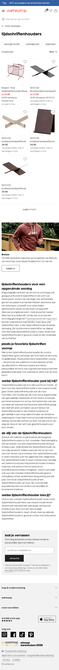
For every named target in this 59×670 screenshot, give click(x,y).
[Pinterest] (31, 634)
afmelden (9, 570)
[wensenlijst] (51, 10)
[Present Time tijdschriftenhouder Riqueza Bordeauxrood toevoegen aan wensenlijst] (25, 61)
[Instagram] (4, 634)
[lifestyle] (30, 237)
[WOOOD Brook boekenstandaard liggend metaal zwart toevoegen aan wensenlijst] (53, 61)
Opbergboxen (32, 44)
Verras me (14, 558)
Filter (51, 51)
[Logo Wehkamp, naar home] (16, 11)
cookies (16, 659)
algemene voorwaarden (14, 655)
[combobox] (29, 19)
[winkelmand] (55, 10)
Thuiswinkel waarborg (15, 651)
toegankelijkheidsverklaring (40, 655)
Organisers (50, 44)
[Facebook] (13, 634)
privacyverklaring (18, 568)
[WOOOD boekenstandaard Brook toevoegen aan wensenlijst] (25, 112)
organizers (51, 318)
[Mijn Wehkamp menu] (46, 10)
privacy (6, 659)
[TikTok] (22, 634)
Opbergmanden (12, 44)
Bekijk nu (10, 268)
